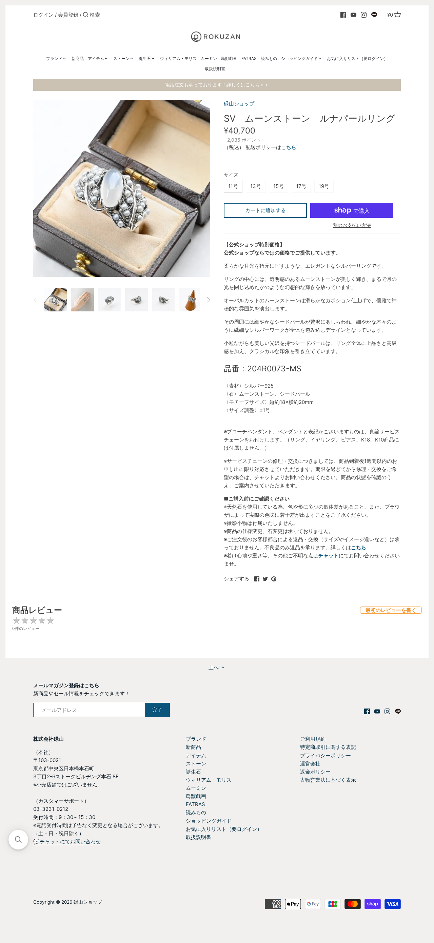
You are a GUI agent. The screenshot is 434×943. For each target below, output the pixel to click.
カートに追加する (265, 210)
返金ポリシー (315, 771)
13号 (255, 186)
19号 (324, 186)
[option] (55, 300)
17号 (301, 186)
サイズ (231, 175)
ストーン (196, 763)
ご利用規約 (313, 739)
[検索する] (85, 15)
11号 (233, 186)
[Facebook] (343, 14)
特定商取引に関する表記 (328, 747)
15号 (278, 186)
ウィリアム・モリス (209, 780)
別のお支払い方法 (352, 225)
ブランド (196, 739)
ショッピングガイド (209, 821)
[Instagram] (364, 14)
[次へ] (208, 299)
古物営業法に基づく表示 (328, 780)
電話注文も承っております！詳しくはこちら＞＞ (217, 84)
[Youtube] (353, 14)
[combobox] (119, 15)
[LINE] (374, 14)
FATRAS (195, 804)
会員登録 (68, 15)
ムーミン (196, 788)
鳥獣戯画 (196, 796)
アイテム (196, 755)
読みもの (196, 812)
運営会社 (310, 763)
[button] (18, 839)
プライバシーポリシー (325, 755)
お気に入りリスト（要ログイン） (224, 829)
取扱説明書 (198, 837)
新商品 (193, 747)
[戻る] (35, 299)
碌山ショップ (239, 103)
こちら (288, 147)
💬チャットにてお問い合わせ (67, 841)
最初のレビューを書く (391, 610)
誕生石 (193, 771)
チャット (328, 555)
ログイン (43, 15)
